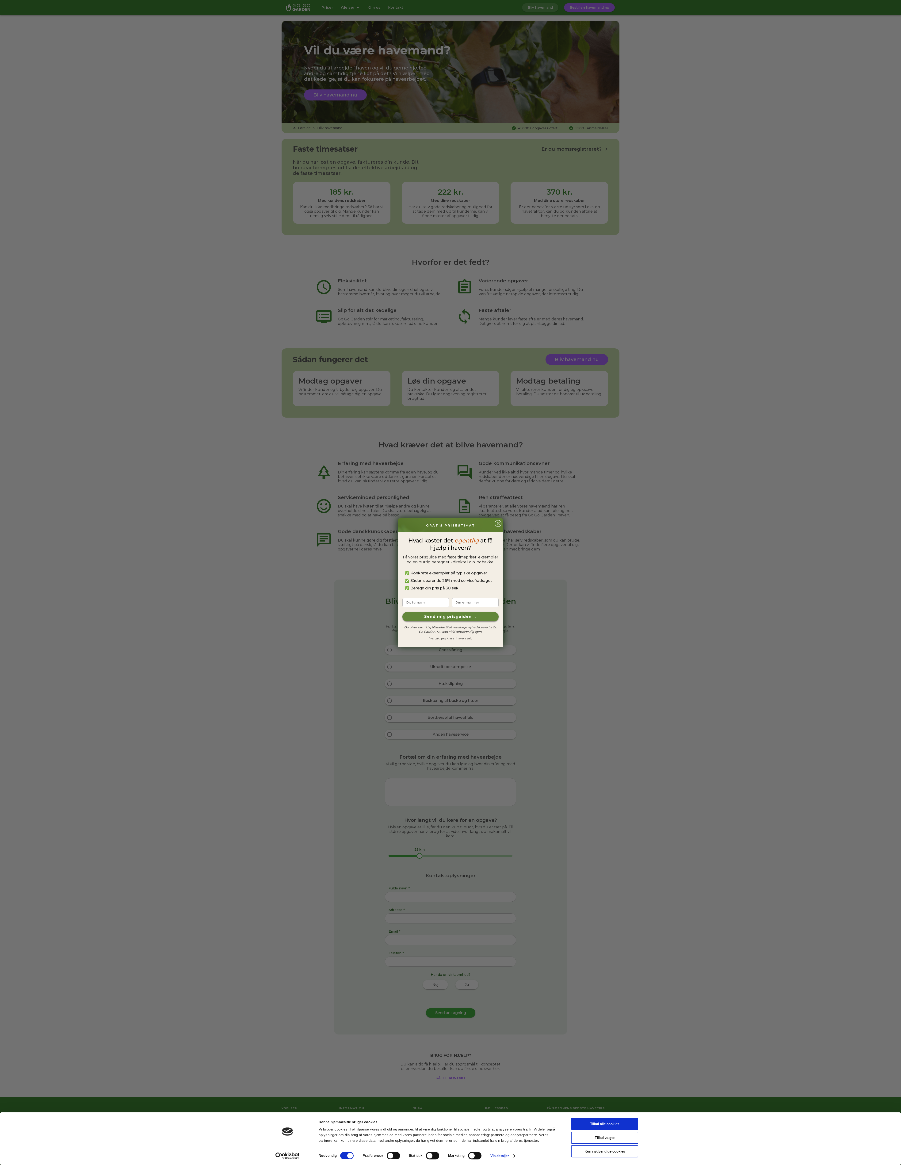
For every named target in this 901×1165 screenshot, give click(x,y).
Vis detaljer (499, 1156)
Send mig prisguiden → (450, 616)
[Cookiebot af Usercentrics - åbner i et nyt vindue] (287, 1155)
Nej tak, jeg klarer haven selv (450, 638)
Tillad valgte (605, 1138)
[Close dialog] (498, 523)
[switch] (393, 1155)
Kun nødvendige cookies (604, 1151)
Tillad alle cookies (604, 1124)
